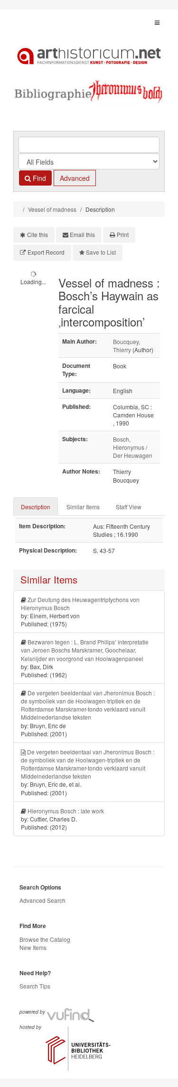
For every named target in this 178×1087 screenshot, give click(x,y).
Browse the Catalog (44, 939)
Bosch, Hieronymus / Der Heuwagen (132, 447)
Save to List (101, 252)
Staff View (128, 507)
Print (123, 234)
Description (35, 507)
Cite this (37, 234)
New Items (33, 947)
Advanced (75, 178)
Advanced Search (42, 900)
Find (38, 178)
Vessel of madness (52, 209)
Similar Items (83, 507)
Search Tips (34, 986)
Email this (82, 234)
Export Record (46, 252)
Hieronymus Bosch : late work (66, 811)
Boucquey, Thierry (126, 345)
